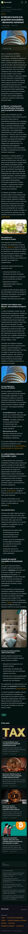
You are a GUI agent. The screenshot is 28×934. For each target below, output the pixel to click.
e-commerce (20, 926)
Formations (11, 923)
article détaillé (5, 217)
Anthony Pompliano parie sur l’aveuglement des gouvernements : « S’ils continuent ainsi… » (14, 880)
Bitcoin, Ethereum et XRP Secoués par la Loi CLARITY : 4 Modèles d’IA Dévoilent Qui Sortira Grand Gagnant (13, 897)
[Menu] (25, 2)
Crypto (3, 14)
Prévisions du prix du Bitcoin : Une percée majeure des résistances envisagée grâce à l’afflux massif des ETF (14, 891)
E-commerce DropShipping (15, 917)
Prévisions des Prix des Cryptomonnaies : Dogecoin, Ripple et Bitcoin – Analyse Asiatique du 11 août (14, 874)
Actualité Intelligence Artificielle (16, 920)
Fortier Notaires (11, 490)
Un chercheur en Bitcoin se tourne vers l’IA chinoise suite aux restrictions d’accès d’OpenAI (13, 886)
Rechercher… (6, 865)
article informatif (21, 688)
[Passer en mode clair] (22, 2)
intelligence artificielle (7, 926)
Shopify (3, 920)
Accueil (3, 7)
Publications (8, 7)
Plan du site (24, 909)
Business (4, 923)
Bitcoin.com (10, 247)
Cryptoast (9, 602)
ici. (8, 505)
